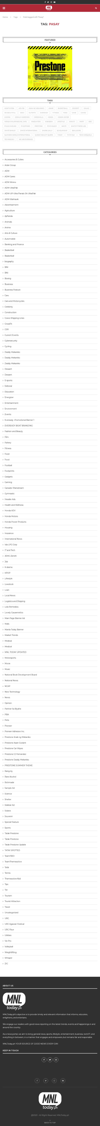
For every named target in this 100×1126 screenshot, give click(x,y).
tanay (60, 135)
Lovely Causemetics (14, 612)
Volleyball (9, 946)
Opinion (8, 703)
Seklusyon (76, 130)
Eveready (44, 113)
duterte (32, 113)
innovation (36, 121)
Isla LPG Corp (11, 544)
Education (9, 392)
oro (90, 121)
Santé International (29, 130)
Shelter (8, 799)
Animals (8, 222)
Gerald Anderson (22, 117)
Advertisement (11, 205)
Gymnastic (9, 493)
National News (11, 680)
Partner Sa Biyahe (13, 709)
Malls (7, 624)
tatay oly (71, 135)
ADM (7, 171)
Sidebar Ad (9, 805)
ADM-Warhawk (11, 199)
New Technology (12, 692)
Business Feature (12, 290)
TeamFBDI (10, 856)
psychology (52, 126)
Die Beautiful (10, 113)
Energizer (9, 397)
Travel (7, 907)
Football (8, 465)
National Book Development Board (21, 675)
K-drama (8, 567)
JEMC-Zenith (11, 556)
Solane (8, 811)
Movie (7, 663)
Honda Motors (11, 516)
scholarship (62, 130)
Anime (8, 227)
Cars (7, 295)
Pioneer (8, 726)
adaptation (9, 108)
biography (9, 261)
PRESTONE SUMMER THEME (19, 765)
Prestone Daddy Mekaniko (17, 760)
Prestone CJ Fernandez (15, 754)
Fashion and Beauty (14, 431)
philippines (25, 126)
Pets (7, 720)
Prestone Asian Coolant (15, 743)
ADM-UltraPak (11, 188)
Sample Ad (10, 788)
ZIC (6, 963)
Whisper (8, 958)
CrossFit (8, 324)
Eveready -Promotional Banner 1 (19, 420)
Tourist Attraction (12, 901)
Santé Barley (10, 130)
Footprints (9, 471)
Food (7, 454)
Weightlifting (11, 952)
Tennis (7, 873)
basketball (63, 108)
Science (8, 794)
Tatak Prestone (12, 833)
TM (6, 890)
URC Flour (9, 929)
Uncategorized (11, 912)
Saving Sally (47, 130)
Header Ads (10, 499)
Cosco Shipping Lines (14, 318)
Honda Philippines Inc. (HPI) (15, 121)
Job (6, 561)
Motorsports (10, 658)
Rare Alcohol (10, 777)
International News (13, 539)
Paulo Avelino (10, 126)
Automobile (10, 239)
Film (7, 437)
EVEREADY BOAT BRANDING (19, 425)
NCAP (7, 686)
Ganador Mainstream (14, 488)
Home (5, 17)
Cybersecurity (11, 341)
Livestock (9, 584)
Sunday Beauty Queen (44, 135)
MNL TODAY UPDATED (15, 652)
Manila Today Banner (14, 629)
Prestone (39, 126)
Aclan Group (10, 165)
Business (9, 284)
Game (74, 113)
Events (8, 414)
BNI (6, 267)
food (65, 113)
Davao (86, 108)
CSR (7, 329)
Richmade (9, 782)
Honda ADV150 (63, 117)
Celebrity (9, 307)
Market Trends (11, 635)
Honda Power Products (15, 522)
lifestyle (61, 121)
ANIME (51, 108)
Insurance (9, 533)
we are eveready (26, 139)
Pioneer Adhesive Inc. (14, 731)
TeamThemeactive (13, 862)
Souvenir (9, 816)
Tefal (7, 867)
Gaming (8, 482)
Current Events (11, 335)
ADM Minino (10, 182)
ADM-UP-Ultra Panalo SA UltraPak (20, 193)
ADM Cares (10, 176)
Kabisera (49, 121)
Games (83, 113)
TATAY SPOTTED (12, 850)
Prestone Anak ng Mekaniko (18, 737)
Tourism (8, 896)
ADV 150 (21, 108)
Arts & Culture (11, 233)
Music (7, 669)
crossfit (75, 108)
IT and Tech (10, 550)
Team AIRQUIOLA (85, 135)
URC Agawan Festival (14, 924)
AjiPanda (9, 216)
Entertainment (11, 403)
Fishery (8, 442)
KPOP (7, 573)
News (7, 697)
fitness (56, 113)
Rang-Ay (9, 771)
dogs (22, 113)
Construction (10, 312)
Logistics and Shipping (15, 601)
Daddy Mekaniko (12, 352)
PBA (7, 714)
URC (7, 918)
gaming (7, 117)
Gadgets (8, 477)
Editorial (8, 386)
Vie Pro (8, 941)
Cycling (8, 346)
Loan (7, 590)
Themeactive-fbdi (13, 879)
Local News (10, 595)
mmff (82, 121)
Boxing (8, 278)
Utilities (8, 935)
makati (72, 121)
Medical (8, 641)
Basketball (9, 250)
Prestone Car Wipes (14, 748)
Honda (50, 117)
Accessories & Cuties (14, 159)
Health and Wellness (14, 505)
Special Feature (12, 822)
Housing (8, 527)
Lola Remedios (11, 607)
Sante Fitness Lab (78, 126)
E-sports (8, 380)
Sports (8, 828)
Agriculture (10, 210)
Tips (6, 884)
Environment (11, 409)
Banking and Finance (14, 244)
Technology (9, 139)
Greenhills (38, 117)
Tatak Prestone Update (15, 844)
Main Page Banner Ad (15, 618)
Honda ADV (10, 510)
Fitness (8, 448)
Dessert (8, 369)
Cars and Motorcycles (14, 301)
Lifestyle (8, 578)
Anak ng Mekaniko (36, 108)
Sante (63, 126)
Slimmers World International (17, 135)
